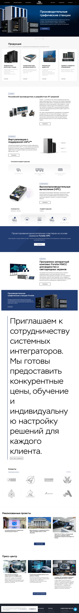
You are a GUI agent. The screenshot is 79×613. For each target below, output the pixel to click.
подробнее (10, 306)
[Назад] (3, 21)
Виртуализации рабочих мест (39, 611)
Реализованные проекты (13, 472)
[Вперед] (75, 21)
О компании (7, 2)
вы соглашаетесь (23, 608)
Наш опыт (53, 2)
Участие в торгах (51, 611)
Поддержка (61, 2)
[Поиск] (75, 2)
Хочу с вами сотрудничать (16, 458)
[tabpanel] (39, 21)
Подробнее (44, 28)
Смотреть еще (39, 543)
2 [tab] (39, 38)
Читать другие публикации (39, 593)
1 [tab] (36, 38)
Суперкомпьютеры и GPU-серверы (23, 611)
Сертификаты (51, 609)
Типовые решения (18, 2)
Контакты (70, 2)
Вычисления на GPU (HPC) (38, 609)
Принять (32, 608)
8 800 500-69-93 (67, 608)
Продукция (28, 2)
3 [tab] (43, 38)
